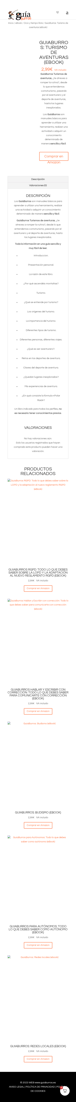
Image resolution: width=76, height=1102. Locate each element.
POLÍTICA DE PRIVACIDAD (40, 1087)
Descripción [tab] (38, 179)
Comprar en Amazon (53, 158)
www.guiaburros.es (45, 1082)
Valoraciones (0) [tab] (38, 185)
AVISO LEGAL (16, 1087)
